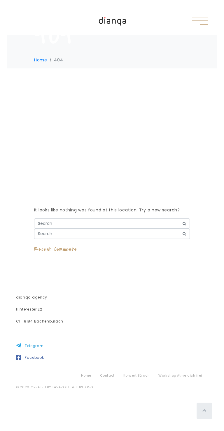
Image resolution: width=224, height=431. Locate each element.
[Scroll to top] (204, 411)
